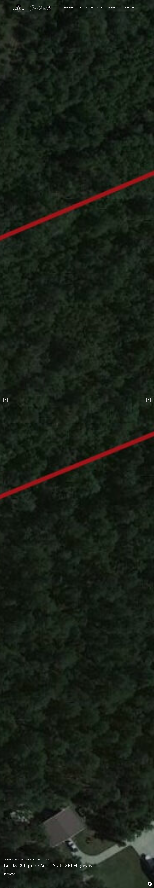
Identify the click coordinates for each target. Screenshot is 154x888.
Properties (69, 8)
